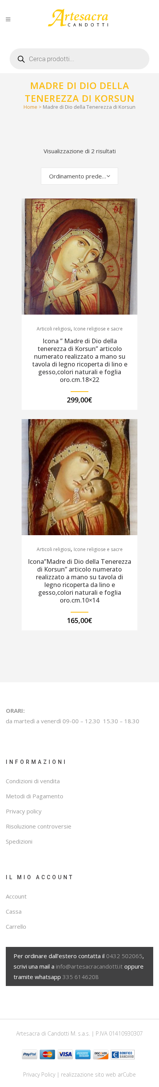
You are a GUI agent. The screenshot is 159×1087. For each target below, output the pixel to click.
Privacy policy (24, 811)
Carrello (16, 926)
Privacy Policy (39, 1074)
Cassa (14, 911)
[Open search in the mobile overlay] (79, 56)
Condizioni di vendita (33, 781)
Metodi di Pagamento (34, 796)
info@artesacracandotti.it (89, 966)
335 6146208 (81, 977)
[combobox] (79, 176)
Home (30, 106)
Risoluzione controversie (38, 826)
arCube (127, 1074)
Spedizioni (19, 841)
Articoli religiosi (54, 328)
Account (16, 896)
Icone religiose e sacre (98, 328)
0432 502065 (124, 956)
